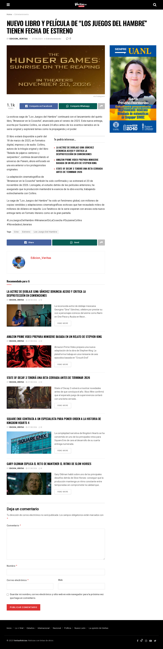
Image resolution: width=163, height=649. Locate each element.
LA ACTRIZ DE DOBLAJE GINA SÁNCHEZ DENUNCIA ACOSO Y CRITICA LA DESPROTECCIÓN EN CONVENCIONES (75, 151)
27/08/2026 (32, 341)
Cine (16, 231)
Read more (62, 323)
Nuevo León (79, 628)
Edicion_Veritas (19, 38)
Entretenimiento (21, 14)
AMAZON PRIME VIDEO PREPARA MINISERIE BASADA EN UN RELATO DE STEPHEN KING (77, 161)
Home (9, 14)
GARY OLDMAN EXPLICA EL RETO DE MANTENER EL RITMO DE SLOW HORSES (49, 464)
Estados (30, 628)
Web (60, 580)
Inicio (9, 628)
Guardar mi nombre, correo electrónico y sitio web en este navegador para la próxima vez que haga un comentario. (57, 596)
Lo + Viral (19, 628)
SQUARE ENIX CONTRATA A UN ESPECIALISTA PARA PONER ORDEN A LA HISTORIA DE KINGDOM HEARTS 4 (54, 421)
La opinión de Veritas (98, 628)
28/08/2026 (32, 300)
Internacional (44, 628)
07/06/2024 (37, 38)
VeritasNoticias (20, 640)
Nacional (57, 628)
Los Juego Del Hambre (45, 231)
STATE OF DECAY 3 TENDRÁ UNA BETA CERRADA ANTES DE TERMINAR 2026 (79, 170)
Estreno (26, 231)
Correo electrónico (18, 580)
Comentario (14, 525)
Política (67, 628)
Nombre (12, 566)
